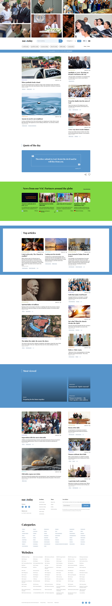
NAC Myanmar (82, 570)
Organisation (72, 529)
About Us (53, 502)
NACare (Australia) (48, 589)
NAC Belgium (35, 574)
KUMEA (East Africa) (72, 586)
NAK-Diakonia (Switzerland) (73, 589)
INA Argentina (70, 563)
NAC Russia (35, 572)
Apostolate (28, 311)
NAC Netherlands (36, 581)
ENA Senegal (58, 561)
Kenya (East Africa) (83, 559)
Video (85, 46)
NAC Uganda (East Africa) (38, 563)
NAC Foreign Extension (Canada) (26, 590)
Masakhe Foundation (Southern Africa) (84, 587)
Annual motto (71, 81)
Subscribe (86, 505)
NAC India (23, 570)
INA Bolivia (82, 563)
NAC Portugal (70, 581)
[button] (58, 80)
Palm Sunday (83, 537)
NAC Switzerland (83, 584)
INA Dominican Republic (72, 565)
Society (45, 533)
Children (76, 136)
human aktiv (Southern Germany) (60, 587)
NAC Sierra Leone (71, 561)
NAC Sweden (70, 584)
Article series (54, 509)
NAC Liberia (24, 561)
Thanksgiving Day (73, 535)
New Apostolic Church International (72, 594)
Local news (35, 531)
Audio (88, 46)
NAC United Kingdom (37, 586)
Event (74, 461)
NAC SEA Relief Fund (37, 589)
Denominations (72, 301)
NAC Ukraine (24, 586)
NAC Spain (58, 584)
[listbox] (85, 41)
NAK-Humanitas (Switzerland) (83, 590)
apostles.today (35, 46)
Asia (56, 531)
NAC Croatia (58, 574)
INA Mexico (82, 565)
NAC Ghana (47, 559)
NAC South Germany (49, 584)
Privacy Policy (43, 602)
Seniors (34, 529)
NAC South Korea (59, 570)
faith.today (63, 46)
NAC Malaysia (70, 570)
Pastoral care (46, 529)
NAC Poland (58, 581)
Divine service (48, 263)
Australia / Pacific (25, 533)
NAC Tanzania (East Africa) (27, 563)
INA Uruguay (58, 567)
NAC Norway (47, 581)
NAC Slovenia (35, 584)
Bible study (71, 136)
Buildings (82, 533)
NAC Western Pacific (84, 572)
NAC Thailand (70, 572)
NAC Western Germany (49, 586)
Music (23, 535)
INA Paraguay (24, 567)
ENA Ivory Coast (71, 559)
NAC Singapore (48, 572)
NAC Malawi (35, 561)
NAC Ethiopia (24, 559)
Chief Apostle (75, 109)
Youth (45, 546)
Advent (71, 537)
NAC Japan (47, 570)
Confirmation (83, 535)
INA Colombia (59, 565)
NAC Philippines (25, 572)
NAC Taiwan (58, 572)
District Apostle (32, 268)
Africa (70, 109)
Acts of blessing (25, 546)
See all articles (86, 189)
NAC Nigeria (47, 561)
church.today (54, 46)
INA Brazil (23, 565)
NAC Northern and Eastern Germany (27, 582)
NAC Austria (24, 574)
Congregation (35, 546)
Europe (77, 301)
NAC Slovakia (24, 584)
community (71, 46)
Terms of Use (50, 602)
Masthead (57, 602)
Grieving (56, 529)
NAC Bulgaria (47, 574)
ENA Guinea (58, 559)
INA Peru (35, 567)
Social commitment (32, 125)
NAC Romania (82, 581)
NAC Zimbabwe (59, 563)
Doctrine (77, 330)
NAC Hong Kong (83, 567)
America (23, 89)
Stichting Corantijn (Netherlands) (60, 594)
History (23, 529)
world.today (25, 46)
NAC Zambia (47, 563)
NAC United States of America (49, 568)
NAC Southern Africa (84, 561)
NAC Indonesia (36, 570)
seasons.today (44, 46)
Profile (56, 537)
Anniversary (46, 535)
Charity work (29, 89)
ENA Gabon (35, 559)
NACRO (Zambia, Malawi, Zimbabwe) (61, 590)
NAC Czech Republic (72, 574)
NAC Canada (35, 565)
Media (23, 531)
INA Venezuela (71, 567)
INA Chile (46, 565)
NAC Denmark (82, 574)
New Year (23, 537)
